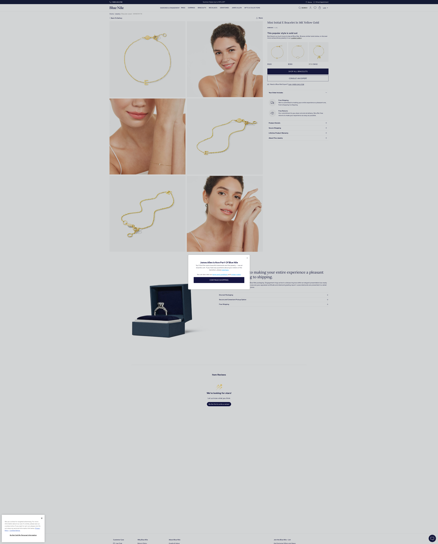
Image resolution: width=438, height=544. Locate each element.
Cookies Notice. (14, 530)
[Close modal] (247, 258)
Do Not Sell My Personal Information (23, 535)
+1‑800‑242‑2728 (116, 2)
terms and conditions (220, 274)
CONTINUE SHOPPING (219, 280)
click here (225, 270)
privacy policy (236, 274)
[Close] (41, 518)
